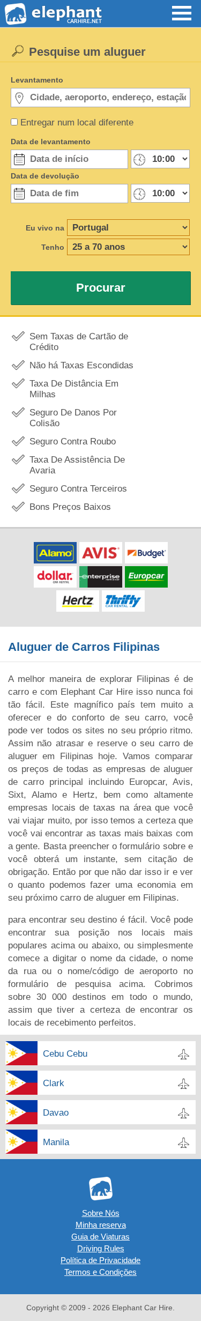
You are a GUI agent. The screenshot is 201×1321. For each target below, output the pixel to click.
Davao (56, 1113)
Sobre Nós (101, 1213)
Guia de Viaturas (100, 1236)
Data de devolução (45, 176)
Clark (53, 1083)
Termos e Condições (100, 1272)
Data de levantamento (51, 141)
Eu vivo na (45, 228)
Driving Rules (100, 1248)
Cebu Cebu (65, 1054)
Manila (56, 1142)
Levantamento (37, 80)
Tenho (52, 247)
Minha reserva (101, 1224)
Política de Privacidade (100, 1260)
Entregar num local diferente (76, 122)
